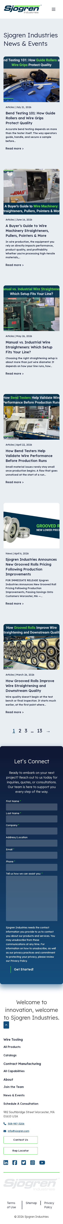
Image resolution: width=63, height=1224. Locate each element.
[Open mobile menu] (53, 9)
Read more (13, 148)
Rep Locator (20, 1150)
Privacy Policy (49, 1205)
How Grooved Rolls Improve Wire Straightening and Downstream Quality (30, 686)
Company (12, 825)
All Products (12, 1047)
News (9, 553)
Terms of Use (11, 1205)
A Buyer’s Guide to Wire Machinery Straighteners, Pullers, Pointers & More (27, 231)
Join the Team (14, 1087)
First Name (13, 801)
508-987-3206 (16, 1123)
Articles (10, 107)
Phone (10, 861)
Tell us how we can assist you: (24, 873)
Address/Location (16, 837)
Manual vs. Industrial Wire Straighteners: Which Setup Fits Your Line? (29, 347)
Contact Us (20, 1139)
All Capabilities (14, 1071)
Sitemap (31, 1203)
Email (10, 849)
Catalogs (10, 1055)
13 (39, 731)
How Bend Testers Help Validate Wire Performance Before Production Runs (29, 456)
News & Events (14, 1095)
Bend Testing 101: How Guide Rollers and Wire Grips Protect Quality (30, 118)
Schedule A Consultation (21, 1103)
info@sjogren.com (18, 1131)
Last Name (13, 813)
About (8, 1080)
